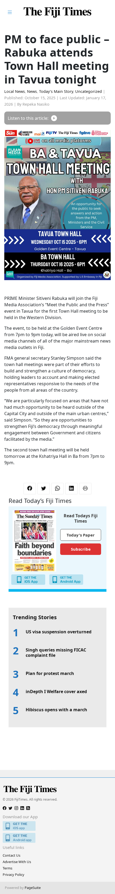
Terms (7, 868)
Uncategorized (88, 91)
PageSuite (33, 887)
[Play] (54, 118)
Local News (14, 91)
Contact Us (11, 855)
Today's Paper (81, 535)
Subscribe (81, 549)
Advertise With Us (17, 861)
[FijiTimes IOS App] (57, 826)
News (32, 91)
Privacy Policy (13, 874)
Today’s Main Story (56, 91)
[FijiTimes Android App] (57, 838)
